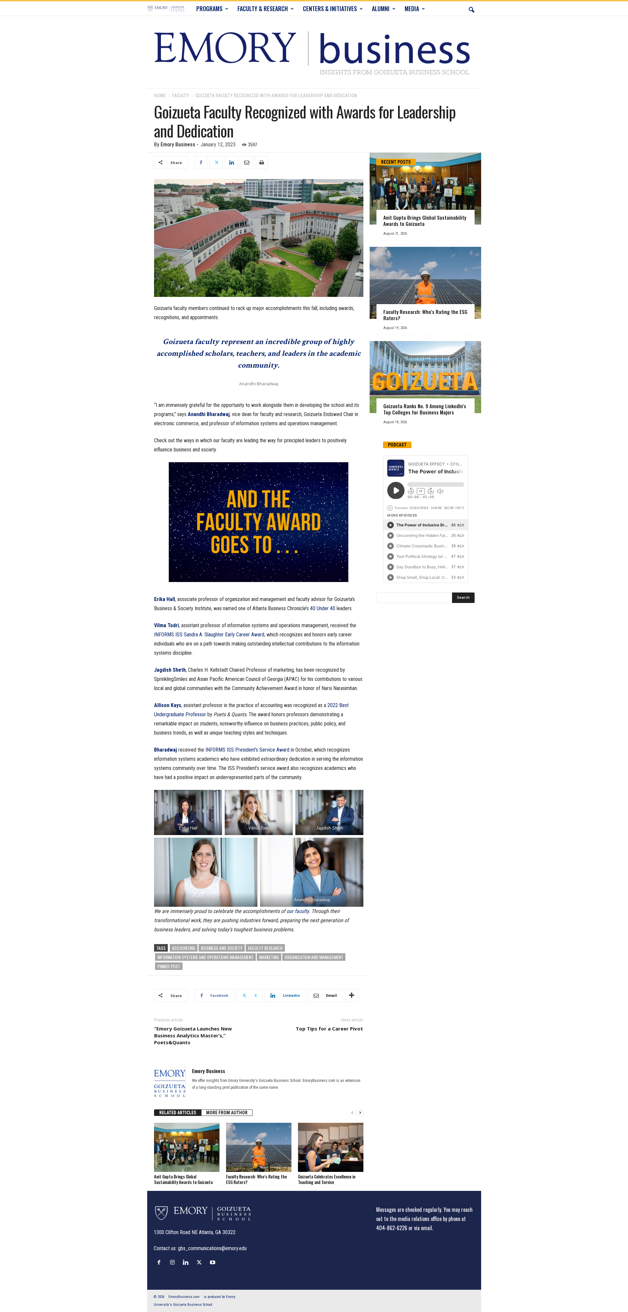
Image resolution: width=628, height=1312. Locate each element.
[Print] (261, 162)
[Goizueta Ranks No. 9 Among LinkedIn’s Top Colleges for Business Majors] (425, 377)
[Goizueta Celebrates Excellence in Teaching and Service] (330, 1147)
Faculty (180, 95)
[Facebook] (201, 162)
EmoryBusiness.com (184, 1297)
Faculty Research (265, 947)
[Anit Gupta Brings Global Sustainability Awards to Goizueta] (186, 1147)
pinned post (168, 966)
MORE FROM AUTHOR (227, 1112)
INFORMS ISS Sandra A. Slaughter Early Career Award (209, 634)
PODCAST (397, 444)
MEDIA (412, 8)
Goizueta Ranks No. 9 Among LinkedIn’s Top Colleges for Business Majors (424, 409)
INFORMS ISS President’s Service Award (247, 750)
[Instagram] (174, 1262)
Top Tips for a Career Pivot (329, 1028)
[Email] (246, 162)
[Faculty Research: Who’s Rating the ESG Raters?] (258, 1147)
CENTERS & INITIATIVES (330, 8)
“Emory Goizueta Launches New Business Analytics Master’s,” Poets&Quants (193, 1035)
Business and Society (221, 947)
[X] (216, 162)
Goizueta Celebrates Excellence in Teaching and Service (326, 1179)
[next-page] (360, 1112)
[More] (351, 995)
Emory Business (178, 144)
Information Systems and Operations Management (205, 957)
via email (423, 1228)
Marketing (269, 957)
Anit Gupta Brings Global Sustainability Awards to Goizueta (183, 1179)
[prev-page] (352, 1112)
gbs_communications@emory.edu (212, 1248)
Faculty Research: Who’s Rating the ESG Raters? (256, 1179)
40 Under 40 (322, 608)
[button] (471, 8)
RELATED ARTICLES (177, 1112)
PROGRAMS (209, 8)
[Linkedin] (231, 162)
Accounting (183, 947)
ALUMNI (381, 8)
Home (160, 95)
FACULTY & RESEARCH (262, 8)
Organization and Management (314, 957)
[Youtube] (213, 1262)
